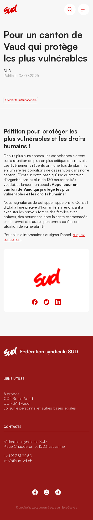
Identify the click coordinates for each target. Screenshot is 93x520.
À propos (11, 393)
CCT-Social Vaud (18, 398)
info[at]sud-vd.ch (18, 460)
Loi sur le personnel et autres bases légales (40, 408)
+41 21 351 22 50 (18, 456)
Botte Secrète (69, 507)
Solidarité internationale (20, 100)
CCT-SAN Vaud (17, 403)
